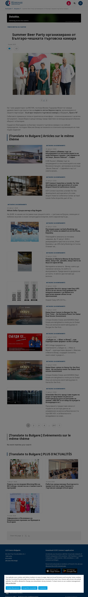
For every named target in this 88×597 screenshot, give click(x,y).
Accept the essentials (29, 588)
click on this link (11, 583)
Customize (42, 588)
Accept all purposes (13, 588)
